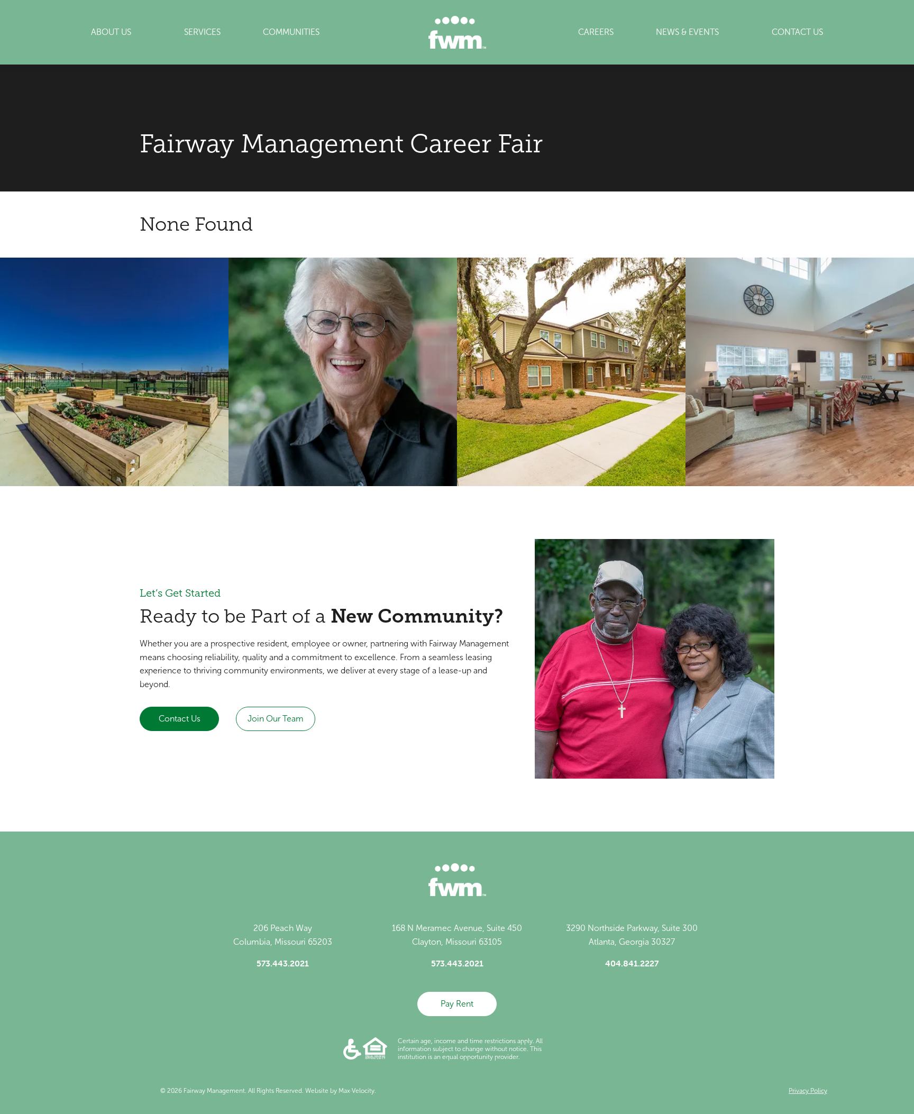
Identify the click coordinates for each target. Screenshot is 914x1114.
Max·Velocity (356, 1090)
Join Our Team (276, 718)
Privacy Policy (808, 1090)
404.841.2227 (632, 963)
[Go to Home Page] (457, 32)
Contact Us (179, 718)
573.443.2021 (283, 963)
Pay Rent (457, 1003)
